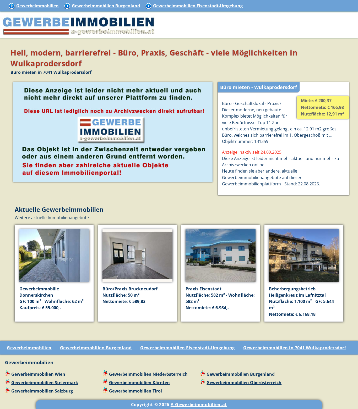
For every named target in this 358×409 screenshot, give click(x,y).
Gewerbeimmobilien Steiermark (44, 382)
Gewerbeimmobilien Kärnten (139, 382)
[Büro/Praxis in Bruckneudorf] (137, 282)
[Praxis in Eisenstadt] (221, 282)
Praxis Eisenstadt (203, 289)
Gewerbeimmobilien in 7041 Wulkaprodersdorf (294, 348)
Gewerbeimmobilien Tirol (135, 391)
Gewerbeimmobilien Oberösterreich (244, 382)
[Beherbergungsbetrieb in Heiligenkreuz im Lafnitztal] (304, 282)
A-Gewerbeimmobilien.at (199, 404)
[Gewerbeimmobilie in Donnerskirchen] (54, 282)
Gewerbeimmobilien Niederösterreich (148, 374)
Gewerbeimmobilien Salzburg (42, 391)
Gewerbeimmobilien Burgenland (106, 6)
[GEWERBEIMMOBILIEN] (78, 35)
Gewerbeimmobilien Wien (38, 374)
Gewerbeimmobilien (37, 6)
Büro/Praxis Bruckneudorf (130, 289)
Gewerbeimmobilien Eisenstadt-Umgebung (198, 6)
